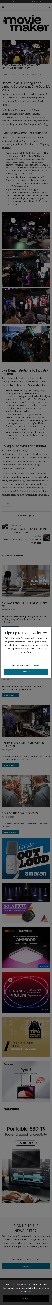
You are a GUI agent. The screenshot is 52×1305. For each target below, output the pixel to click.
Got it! (26, 1298)
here (29, 1291)
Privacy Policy (36, 665)
